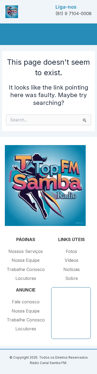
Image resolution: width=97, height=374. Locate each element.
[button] (7, 34)
